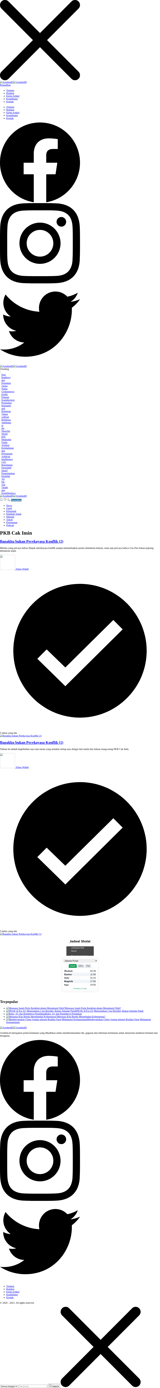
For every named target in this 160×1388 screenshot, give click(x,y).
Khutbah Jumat (13, 514)
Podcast (10, 525)
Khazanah (11, 511)
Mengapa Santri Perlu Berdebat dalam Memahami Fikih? (93, 1008)
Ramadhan (5, 85)
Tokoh (9, 519)
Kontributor (12, 98)
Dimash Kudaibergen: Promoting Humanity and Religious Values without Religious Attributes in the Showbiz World (8, 415)
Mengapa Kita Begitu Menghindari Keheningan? (81, 1016)
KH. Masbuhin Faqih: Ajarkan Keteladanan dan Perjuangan (7, 445)
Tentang (10, 90)
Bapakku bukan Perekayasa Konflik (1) (31, 742)
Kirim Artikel (12, 96)
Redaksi (10, 93)
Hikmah (10, 516)
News (9, 505)
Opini (9, 508)
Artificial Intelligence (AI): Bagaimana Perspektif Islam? (7, 463)
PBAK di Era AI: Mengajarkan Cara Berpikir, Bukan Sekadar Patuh (109, 1011)
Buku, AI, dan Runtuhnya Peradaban (63, 1013)
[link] (40, 201)
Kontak (10, 101)
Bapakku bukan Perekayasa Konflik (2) (31, 541)
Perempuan (11, 522)
